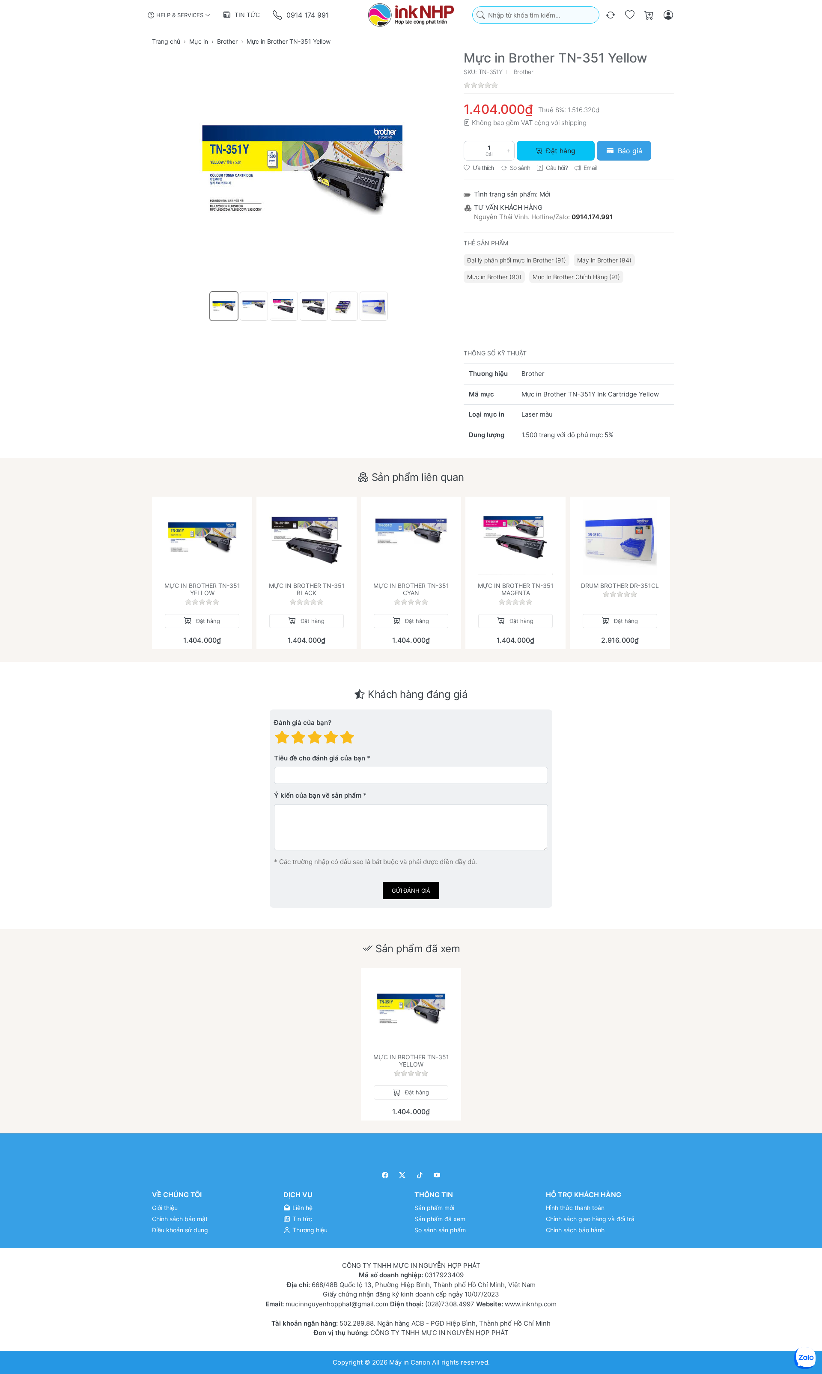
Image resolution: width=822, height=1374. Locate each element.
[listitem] (302, 170)
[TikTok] (420, 1175)
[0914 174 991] (278, 15)
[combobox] (535, 15)
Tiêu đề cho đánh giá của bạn (319, 758)
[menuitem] (516, 260)
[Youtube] (437, 1175)
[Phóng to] (302, 170)
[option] (224, 306)
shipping (574, 123)
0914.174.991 (592, 217)
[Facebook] (385, 1175)
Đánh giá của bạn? (302, 722)
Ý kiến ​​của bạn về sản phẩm (317, 795)
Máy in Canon (409, 1362)
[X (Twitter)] (402, 1175)
